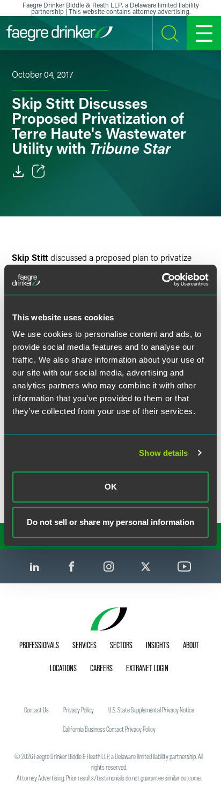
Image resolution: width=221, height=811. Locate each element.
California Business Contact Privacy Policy (109, 729)
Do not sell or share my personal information (110, 522)
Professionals (39, 645)
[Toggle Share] (38, 171)
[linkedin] (35, 566)
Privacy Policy (78, 709)
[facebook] (72, 566)
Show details (163, 452)
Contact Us (36, 709)
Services (84, 645)
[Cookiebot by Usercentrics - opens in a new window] (162, 280)
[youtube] (184, 566)
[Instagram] (109, 566)
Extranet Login (147, 668)
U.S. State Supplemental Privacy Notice (151, 709)
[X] (146, 566)
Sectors (121, 645)
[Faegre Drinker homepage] (59, 33)
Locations (63, 668)
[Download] (18, 171)
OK (111, 486)
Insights (158, 645)
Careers (101, 668)
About (191, 645)
